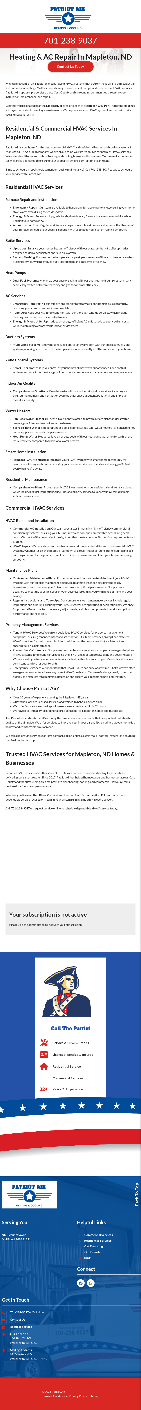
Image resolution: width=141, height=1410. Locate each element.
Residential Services (98, 1240)
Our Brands (92, 1252)
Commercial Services (98, 1234)
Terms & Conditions (54, 1396)
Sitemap (94, 1396)
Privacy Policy (78, 1396)
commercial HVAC (63, 147)
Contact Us (17, 1319)
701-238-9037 (70, 40)
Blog (87, 1257)
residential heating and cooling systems (104, 147)
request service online (47, 808)
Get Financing (93, 1246)
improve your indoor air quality (80, 722)
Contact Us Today (70, 67)
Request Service (21, 1326)
